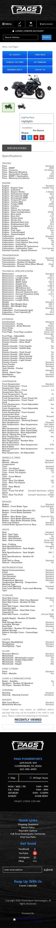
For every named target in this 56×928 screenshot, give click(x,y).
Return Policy (28, 827)
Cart (30, 26)
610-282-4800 (28, 769)
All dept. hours (40, 777)
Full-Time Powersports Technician (28, 833)
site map (36, 801)
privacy (18, 801)
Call (19, 26)
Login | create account (29, 31)
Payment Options (28, 830)
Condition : (27, 128)
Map (12, 777)
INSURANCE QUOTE (14, 70)
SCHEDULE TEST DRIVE (15, 62)
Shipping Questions (28, 824)
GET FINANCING (40, 62)
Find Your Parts (28, 837)
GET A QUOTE (14, 55)
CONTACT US (40, 70)
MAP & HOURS (47, 24)
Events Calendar (28, 885)
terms (27, 801)
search (46, 37)
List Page (13, 47)
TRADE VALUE (40, 55)
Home (4, 47)
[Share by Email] (35, 137)
